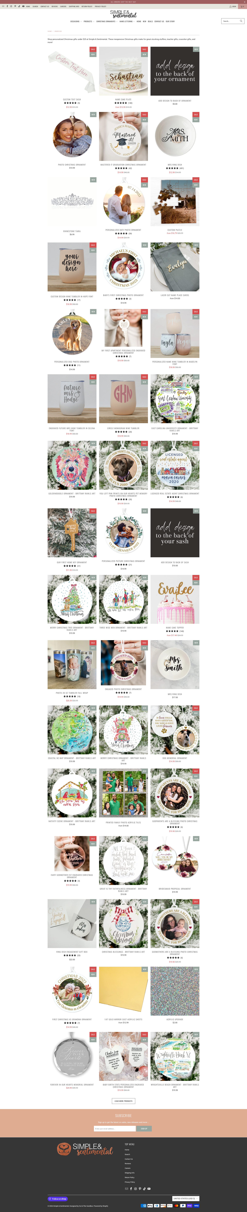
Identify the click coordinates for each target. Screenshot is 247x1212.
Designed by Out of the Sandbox (81, 1206)
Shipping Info (74, 6)
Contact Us (45, 6)
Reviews (55, 6)
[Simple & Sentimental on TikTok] (19, 6)
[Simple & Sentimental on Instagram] (11, 6)
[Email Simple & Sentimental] (3, 6)
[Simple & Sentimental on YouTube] (23, 6)
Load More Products (124, 1101)
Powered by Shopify (101, 1206)
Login (234, 6)
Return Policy (87, 6)
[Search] (241, 21)
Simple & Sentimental (61, 1206)
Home (28, 6)
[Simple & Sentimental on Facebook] (7, 6)
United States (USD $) (184, 1198)
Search (35, 6)
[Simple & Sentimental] (123, 14)
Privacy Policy (100, 6)
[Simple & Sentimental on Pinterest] (15, 6)
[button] (76, 21)
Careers (63, 6)
